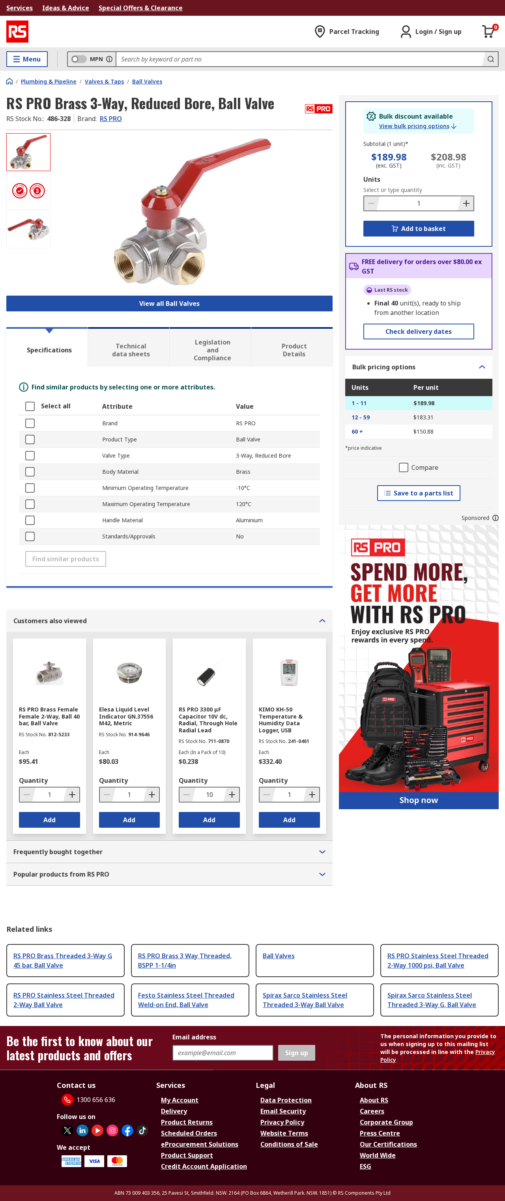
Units (371, 179)
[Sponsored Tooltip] (495, 518)
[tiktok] (142, 1130)
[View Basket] (488, 31)
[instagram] (112, 1130)
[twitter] (67, 1130)
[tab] (47, 347)
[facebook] (127, 1130)
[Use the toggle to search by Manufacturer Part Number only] (109, 59)
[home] (9, 81)
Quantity (33, 780)
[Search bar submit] (490, 59)
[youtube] (97, 1130)
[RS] (17, 31)
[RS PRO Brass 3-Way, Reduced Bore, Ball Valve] (192, 211)
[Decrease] (372, 203)
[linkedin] (82, 1130)
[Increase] (465, 203)
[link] (417, 126)
